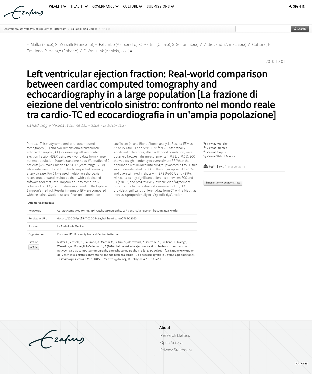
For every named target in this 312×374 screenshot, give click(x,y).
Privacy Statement (176, 350)
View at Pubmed (216, 148)
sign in (298, 6)
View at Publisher (217, 143)
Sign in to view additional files (224, 182)
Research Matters (175, 335)
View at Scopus (216, 152)
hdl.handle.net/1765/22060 (119, 218)
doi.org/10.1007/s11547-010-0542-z (79, 218)
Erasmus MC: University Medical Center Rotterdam (34, 29)
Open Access (171, 342)
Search (301, 29)
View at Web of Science (220, 156)
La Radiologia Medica (84, 29)
